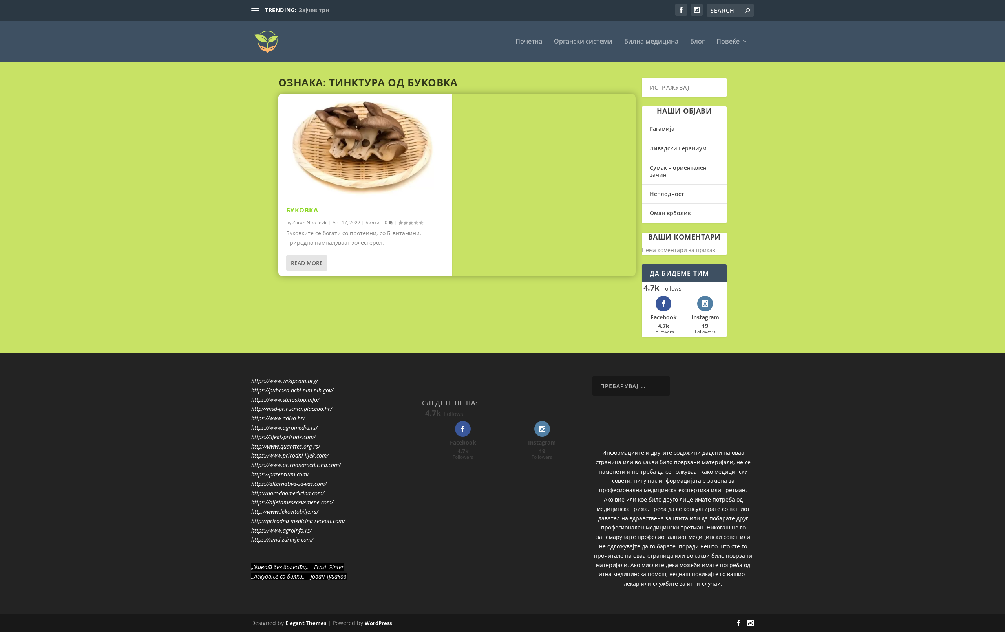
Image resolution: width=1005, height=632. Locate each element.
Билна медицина (651, 42)
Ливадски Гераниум (678, 148)
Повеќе (728, 42)
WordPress (378, 623)
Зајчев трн (314, 10)
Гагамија (662, 128)
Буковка (302, 210)
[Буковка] (365, 146)
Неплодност (667, 194)
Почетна (528, 42)
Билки (372, 222)
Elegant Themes (305, 623)
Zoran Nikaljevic (309, 222)
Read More (307, 263)
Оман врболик (670, 213)
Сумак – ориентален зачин (678, 171)
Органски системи (583, 42)
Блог (697, 42)
